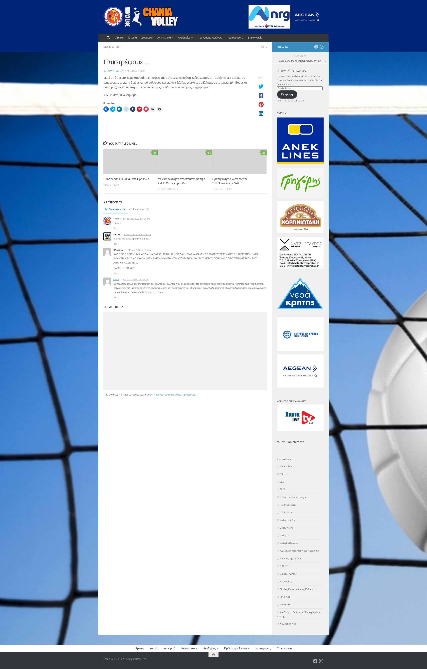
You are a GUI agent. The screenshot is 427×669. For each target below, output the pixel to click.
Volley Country (287, 520)
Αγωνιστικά (164, 37)
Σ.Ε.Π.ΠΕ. (285, 604)
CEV (282, 481)
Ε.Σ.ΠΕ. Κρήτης (288, 573)
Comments (117, 209)
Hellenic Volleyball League (293, 497)
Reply (116, 228)
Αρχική (119, 37)
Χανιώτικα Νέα (288, 623)
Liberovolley (286, 512)
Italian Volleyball (288, 504)
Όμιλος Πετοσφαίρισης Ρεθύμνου (298, 589)
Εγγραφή (287, 94)
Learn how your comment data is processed (171, 394)
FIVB (282, 489)
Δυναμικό (147, 37)
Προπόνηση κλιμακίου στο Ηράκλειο (126, 179)
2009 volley (286, 466)
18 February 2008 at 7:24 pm (136, 219)
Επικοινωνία (255, 37)
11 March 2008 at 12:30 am (139, 250)
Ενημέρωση (112, 46)
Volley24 (284, 535)
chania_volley (115, 71)
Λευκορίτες (286, 581)
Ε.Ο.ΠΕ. (284, 566)
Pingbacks (140, 209)
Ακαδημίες (184, 37)
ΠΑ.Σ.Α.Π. (285, 596)
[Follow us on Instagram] (322, 47)
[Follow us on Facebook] (316, 47)
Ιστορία (132, 37)
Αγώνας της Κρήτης (290, 558)
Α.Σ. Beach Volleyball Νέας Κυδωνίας (299, 550)
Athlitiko (284, 474)
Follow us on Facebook (290, 442)
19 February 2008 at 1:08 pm (137, 234)
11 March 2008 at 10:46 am (135, 279)
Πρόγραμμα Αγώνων (209, 37)
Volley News (286, 527)
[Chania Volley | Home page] (140, 17)
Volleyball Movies (289, 543)
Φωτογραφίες (235, 37)
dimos (116, 279)
